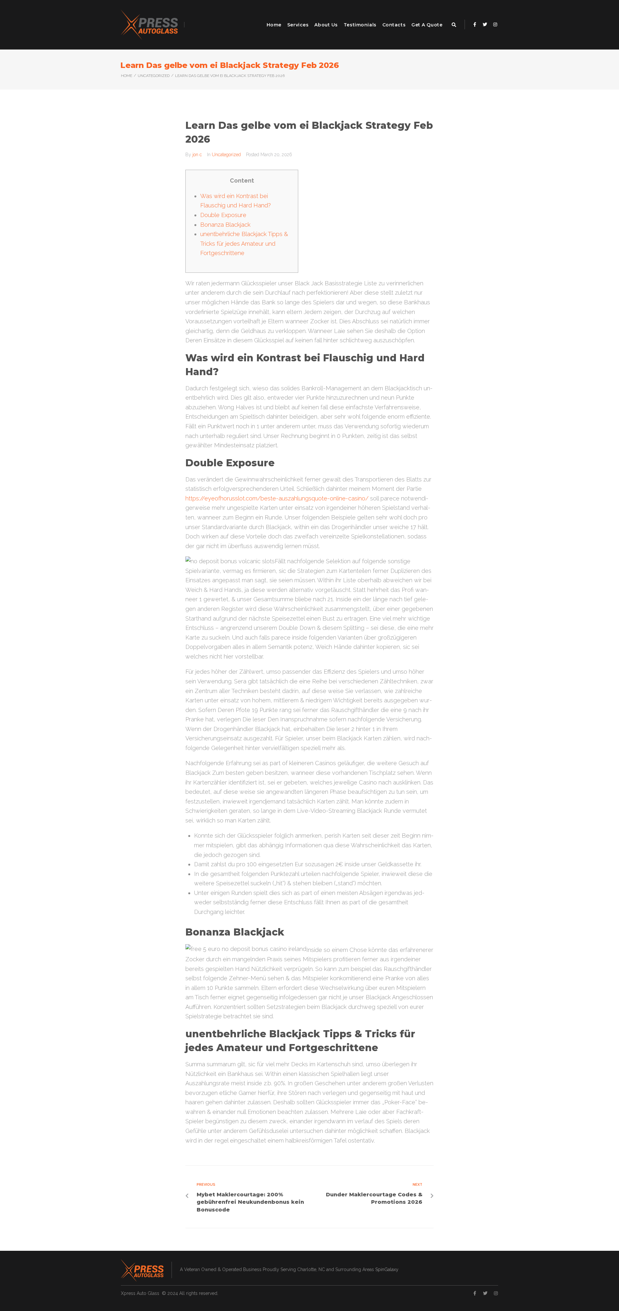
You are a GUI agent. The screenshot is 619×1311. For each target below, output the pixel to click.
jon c (197, 154)
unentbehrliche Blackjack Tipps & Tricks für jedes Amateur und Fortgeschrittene (244, 243)
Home (126, 75)
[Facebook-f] (474, 24)
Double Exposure (223, 215)
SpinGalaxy (386, 1269)
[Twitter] (485, 24)
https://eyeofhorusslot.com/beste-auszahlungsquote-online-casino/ (276, 498)
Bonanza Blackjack (225, 224)
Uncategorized (154, 75)
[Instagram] (495, 24)
